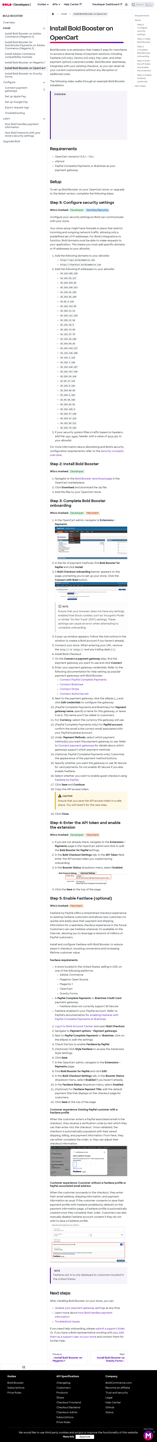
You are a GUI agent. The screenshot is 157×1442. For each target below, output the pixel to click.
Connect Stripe (69, 689)
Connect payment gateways (16, 89)
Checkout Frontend (68, 1403)
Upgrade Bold (11, 141)
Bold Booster (15, 1383)
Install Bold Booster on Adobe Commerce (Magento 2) (23, 35)
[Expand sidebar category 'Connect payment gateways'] (44, 90)
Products (62, 1393)
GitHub (109, 1407)
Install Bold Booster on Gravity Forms (23, 75)
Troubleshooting (15, 113)
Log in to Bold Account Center (74, 1026)
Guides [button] (41, 4)
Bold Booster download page (93, 479)
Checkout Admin (66, 1412)
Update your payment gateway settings (80, 1308)
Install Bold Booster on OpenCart (25, 68)
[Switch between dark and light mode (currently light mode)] (126, 4)
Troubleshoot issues (67, 1322)
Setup (138, 20)
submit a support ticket (110, 1329)
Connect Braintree (71, 684)
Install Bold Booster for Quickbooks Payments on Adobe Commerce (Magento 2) (25, 45)
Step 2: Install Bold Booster (144, 40)
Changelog (63, 1383)
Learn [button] (6, 119)
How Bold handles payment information (21, 126)
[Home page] (53, 14)
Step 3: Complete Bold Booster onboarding (144, 51)
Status (109, 1412)
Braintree (100, 1019)
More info (68, 1437)
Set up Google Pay (16, 102)
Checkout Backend (68, 1407)
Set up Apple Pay (15, 96)
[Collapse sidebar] (24, 1367)
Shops (60, 1398)
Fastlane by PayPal (66, 780)
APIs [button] (55, 4)
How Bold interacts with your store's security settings (22, 134)
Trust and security (116, 1393)
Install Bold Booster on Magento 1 (25, 63)
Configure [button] (9, 82)
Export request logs (17, 108)
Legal (108, 1398)
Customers (63, 1388)
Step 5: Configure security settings (142, 29)
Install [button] (6, 28)
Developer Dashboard (105, 4)
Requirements (142, 16)
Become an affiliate (117, 1388)
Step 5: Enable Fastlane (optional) (144, 78)
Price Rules (14, 1393)
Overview (9, 23)
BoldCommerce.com (118, 1383)
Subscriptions (15, 1388)
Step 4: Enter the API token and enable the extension (144, 66)
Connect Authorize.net (74, 694)
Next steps (140, 86)
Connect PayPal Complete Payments (83, 680)
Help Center (71, 4)
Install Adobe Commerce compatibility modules (20, 55)
